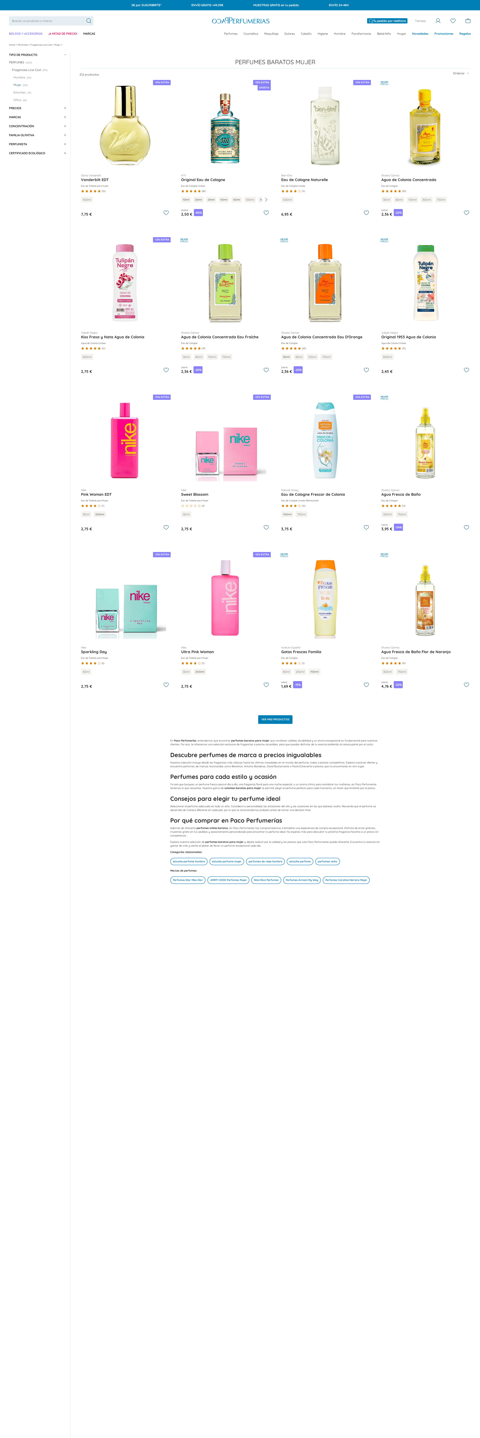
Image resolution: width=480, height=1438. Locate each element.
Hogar (401, 33)
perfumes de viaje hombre (265, 861)
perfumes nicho (327, 861)
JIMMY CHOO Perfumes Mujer (228, 880)
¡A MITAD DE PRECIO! (63, 33)
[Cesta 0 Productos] (468, 20)
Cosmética (251, 33)
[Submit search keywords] (89, 21)
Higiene (323, 33)
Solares (289, 33)
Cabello (306, 33)
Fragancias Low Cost (41, 44)
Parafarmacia (361, 33)
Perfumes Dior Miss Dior (188, 880)
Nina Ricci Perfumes (266, 880)
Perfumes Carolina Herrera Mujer (346, 880)
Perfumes (231, 33)
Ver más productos (275, 719)
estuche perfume (300, 861)
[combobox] (51, 21)
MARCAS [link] (89, 33)
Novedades (420, 33)
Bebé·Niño (384, 33)
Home (12, 44)
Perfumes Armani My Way (302, 880)
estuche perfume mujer (227, 861)
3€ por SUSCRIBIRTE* (146, 5)
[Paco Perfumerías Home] (240, 20)
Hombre (340, 33)
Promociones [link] (443, 33)
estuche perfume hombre (189, 861)
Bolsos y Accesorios (26, 33)
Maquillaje (271, 33)
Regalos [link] (465, 33)
